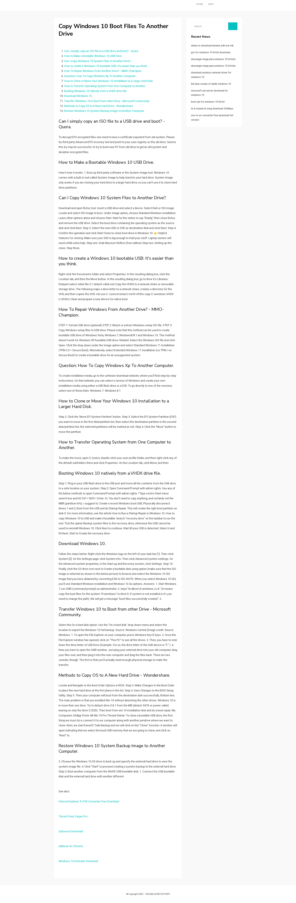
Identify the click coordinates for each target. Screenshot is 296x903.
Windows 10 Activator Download (78, 861)
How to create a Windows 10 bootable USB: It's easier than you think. (106, 66)
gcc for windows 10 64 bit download (210, 52)
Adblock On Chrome (71, 846)
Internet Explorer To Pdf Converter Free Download (89, 801)
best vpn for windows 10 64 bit (208, 101)
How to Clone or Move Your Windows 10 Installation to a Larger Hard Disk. (108, 81)
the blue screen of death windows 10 (211, 83)
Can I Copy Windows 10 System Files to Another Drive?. (98, 61)
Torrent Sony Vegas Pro (73, 816)
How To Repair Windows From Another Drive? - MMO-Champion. (103, 71)
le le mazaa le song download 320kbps (212, 108)
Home (199, 4)
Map (211, 4)
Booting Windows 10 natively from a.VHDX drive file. (95, 91)
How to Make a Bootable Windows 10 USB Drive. (93, 56)
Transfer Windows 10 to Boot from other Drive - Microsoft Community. (107, 101)
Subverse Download (71, 831)
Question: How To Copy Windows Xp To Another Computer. (100, 76)
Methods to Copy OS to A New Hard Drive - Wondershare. (99, 106)
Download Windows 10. (78, 96)
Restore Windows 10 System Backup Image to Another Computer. (104, 110)
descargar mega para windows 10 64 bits (213, 59)
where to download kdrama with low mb (212, 45)
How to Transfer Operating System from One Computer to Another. (105, 86)
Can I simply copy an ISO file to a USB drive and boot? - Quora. (101, 51)
